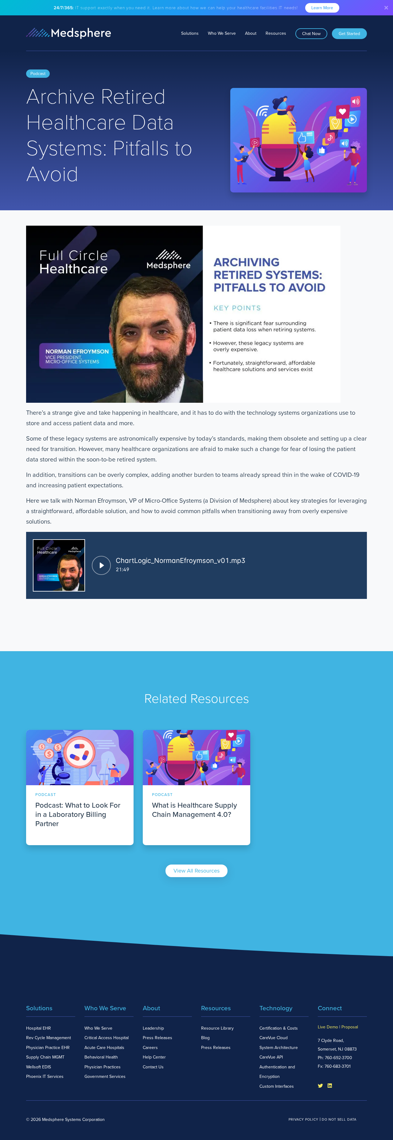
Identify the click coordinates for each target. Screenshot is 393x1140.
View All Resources (196, 870)
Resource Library (217, 1028)
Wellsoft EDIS (38, 1067)
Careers (150, 1047)
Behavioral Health (101, 1057)
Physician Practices (102, 1067)
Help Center (154, 1057)
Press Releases (157, 1037)
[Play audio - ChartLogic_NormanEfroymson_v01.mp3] (101, 565)
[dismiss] (386, 7)
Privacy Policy (303, 1120)
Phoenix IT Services (45, 1076)
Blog (205, 1037)
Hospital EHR (38, 1028)
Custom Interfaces (276, 1086)
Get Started (349, 33)
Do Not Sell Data (339, 1120)
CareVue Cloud (273, 1037)
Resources (276, 33)
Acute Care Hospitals (104, 1047)
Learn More (322, 7)
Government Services (105, 1076)
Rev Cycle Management (48, 1037)
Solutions (190, 33)
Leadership (153, 1028)
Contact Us (153, 1067)
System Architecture (278, 1047)
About (250, 33)
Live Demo (328, 1027)
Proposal (349, 1027)
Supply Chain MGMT (45, 1057)
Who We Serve (222, 33)
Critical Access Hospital (106, 1037)
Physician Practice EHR (48, 1047)
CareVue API (271, 1057)
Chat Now (311, 33)
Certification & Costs (278, 1028)
